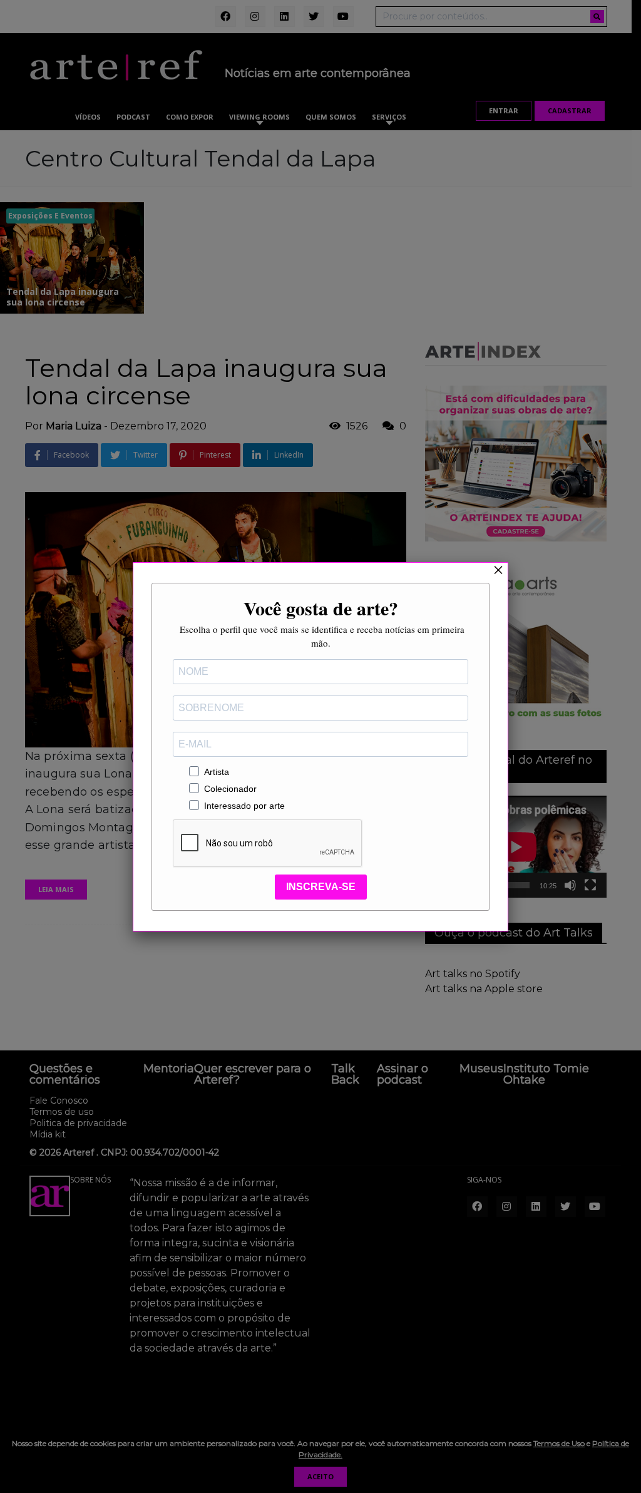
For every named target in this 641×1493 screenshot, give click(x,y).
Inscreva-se (321, 886)
